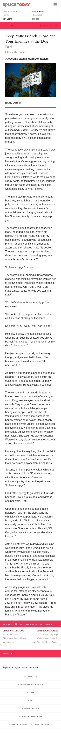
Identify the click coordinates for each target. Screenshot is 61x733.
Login (16, 667)
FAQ (31, 700)
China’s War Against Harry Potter (17, 638)
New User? (7, 19)
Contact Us (31, 676)
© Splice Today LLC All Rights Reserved (31, 724)
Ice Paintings (8, 642)
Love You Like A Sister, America (45, 642)
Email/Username (10, 12)
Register (6, 667)
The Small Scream (11, 634)
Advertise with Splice (31, 684)
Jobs (31, 692)
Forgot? (41, 12)
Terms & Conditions (31, 716)
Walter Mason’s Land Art (47, 638)
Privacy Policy (31, 708)
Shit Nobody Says (50, 634)
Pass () (38, 12)
